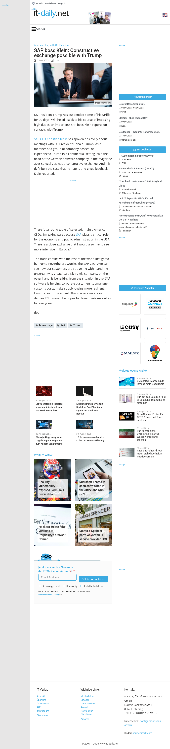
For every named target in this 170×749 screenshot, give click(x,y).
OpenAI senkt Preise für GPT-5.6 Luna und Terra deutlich (150, 417)
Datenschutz (43, 703)
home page (46, 325)
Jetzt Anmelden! (94, 579)
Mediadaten (87, 696)
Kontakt (41, 696)
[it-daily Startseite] (56, 13)
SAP (79, 234)
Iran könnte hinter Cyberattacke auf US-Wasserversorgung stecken (148, 435)
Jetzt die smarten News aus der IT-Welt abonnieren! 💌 (55, 569)
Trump (77, 325)
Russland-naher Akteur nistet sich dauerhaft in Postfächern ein (149, 453)
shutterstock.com (142, 733)
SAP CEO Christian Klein (50, 139)
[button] (38, 29)
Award (84, 707)
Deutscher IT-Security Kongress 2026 (139, 131)
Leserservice (88, 703)
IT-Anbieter (86, 714)
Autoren (85, 719)
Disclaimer (42, 715)
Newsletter (87, 710)
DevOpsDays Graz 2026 (132, 104)
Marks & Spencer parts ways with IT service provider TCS (93, 535)
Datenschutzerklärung (48, 594)
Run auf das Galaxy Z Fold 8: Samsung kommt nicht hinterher (151, 399)
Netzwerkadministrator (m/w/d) (136, 168)
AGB (39, 707)
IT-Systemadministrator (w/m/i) (136, 155)
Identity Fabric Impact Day (133, 117)
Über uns (41, 699)
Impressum (43, 710)
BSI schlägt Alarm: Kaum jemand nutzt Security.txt (150, 382)
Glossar (85, 699)
